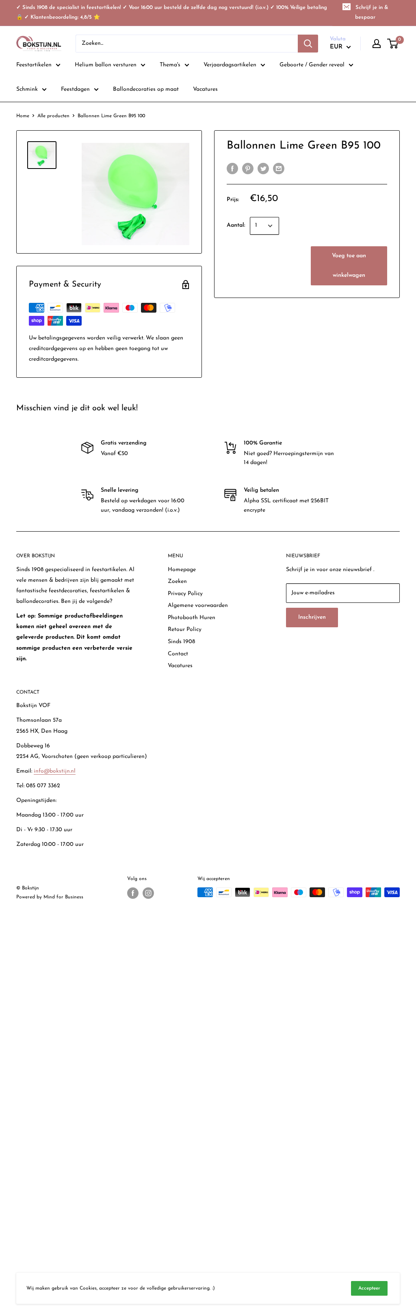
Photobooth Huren (191, 618)
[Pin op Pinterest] (248, 168)
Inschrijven (312, 617)
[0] (393, 43)
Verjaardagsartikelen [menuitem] (230, 65)
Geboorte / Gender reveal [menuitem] (312, 65)
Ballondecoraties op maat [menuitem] (146, 89)
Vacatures (180, 666)
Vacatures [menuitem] (205, 89)
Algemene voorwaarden (198, 605)
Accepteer (369, 1288)
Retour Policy (185, 629)
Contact (178, 654)
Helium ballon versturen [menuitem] (105, 65)
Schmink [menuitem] (27, 89)
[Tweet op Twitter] (263, 168)
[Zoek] (308, 44)
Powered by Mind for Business (49, 897)
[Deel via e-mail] (278, 168)
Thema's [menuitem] (170, 65)
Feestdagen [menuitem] (75, 89)
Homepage (182, 570)
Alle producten (53, 116)
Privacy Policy (185, 594)
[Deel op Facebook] (232, 168)
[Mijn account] (377, 43)
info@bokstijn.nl (55, 771)
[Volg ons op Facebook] (133, 893)
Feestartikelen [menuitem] (34, 65)
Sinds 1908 (181, 642)
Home (22, 116)
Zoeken (177, 581)
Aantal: (236, 225)
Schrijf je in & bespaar (371, 12)
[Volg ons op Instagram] (148, 893)
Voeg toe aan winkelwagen (349, 265)
